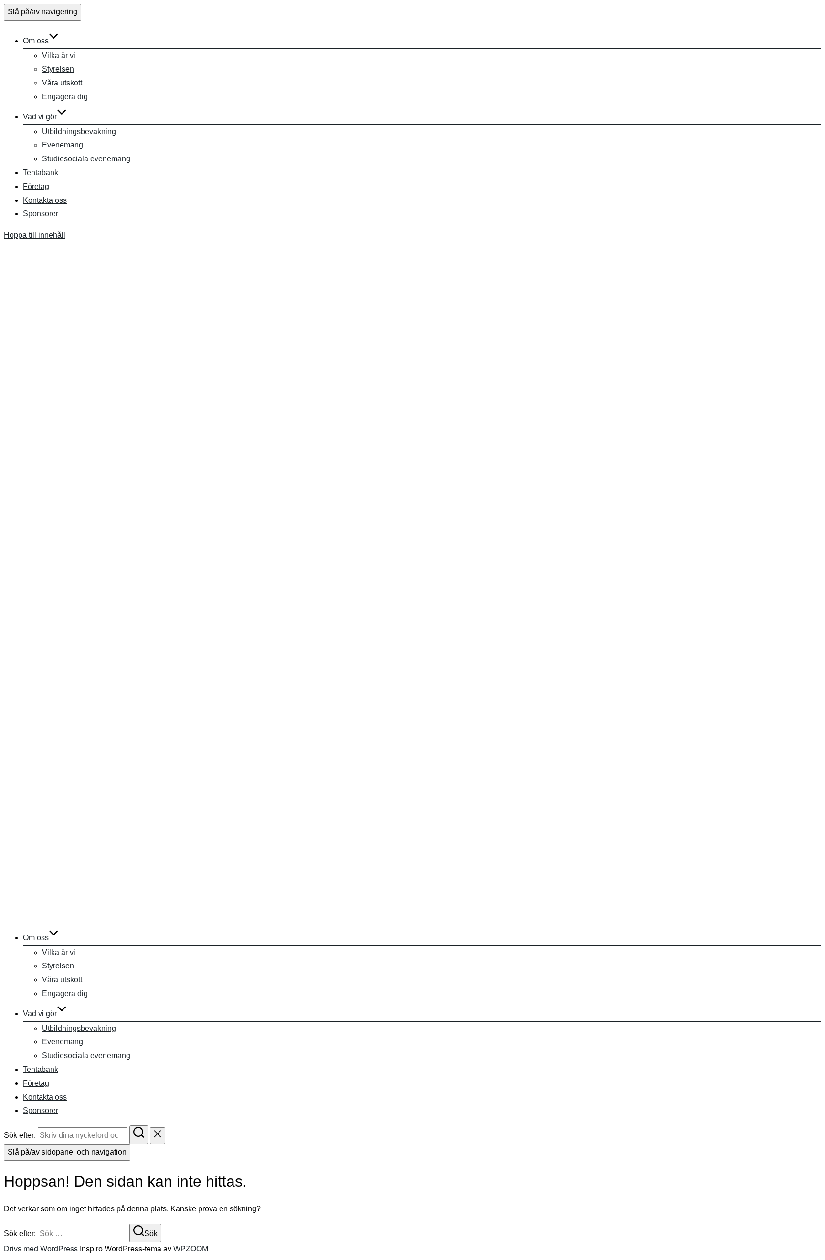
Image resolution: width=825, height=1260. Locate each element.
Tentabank (40, 172)
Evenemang (62, 145)
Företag (36, 186)
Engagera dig (65, 97)
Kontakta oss (45, 200)
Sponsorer (40, 214)
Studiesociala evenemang (86, 159)
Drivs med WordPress (42, 1249)
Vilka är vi (58, 56)
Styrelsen (58, 69)
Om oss (36, 41)
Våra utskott (62, 83)
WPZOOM (190, 1249)
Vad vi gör (40, 117)
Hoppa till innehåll (34, 235)
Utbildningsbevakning (79, 131)
